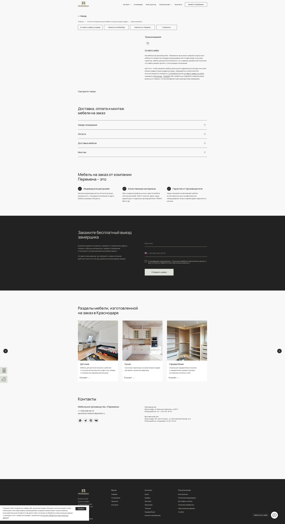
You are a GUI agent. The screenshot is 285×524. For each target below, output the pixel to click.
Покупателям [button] (164, 4)
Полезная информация (187, 498)
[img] (80, 420)
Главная (81, 22)
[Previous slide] (5, 351)
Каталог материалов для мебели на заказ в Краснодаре (107, 22)
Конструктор (151, 4)
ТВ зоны (148, 508)
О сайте (181, 512)
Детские (84, 364)
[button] (196, 4)
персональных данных (186, 508)
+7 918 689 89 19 (174, 73)
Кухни (128, 364)
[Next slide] (279, 351)
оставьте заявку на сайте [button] (194, 73)
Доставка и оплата (185, 501)
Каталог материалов (152, 515)
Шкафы (147, 498)
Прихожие (149, 505)
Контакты (178, 4)
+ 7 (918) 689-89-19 (86, 411)
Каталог (126, 4)
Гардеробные (176, 364)
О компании (138, 4)
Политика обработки (186, 505)
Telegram (166, 76)
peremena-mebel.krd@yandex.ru (91, 413)
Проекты (114, 501)
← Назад (82, 16)
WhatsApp (158, 76)
